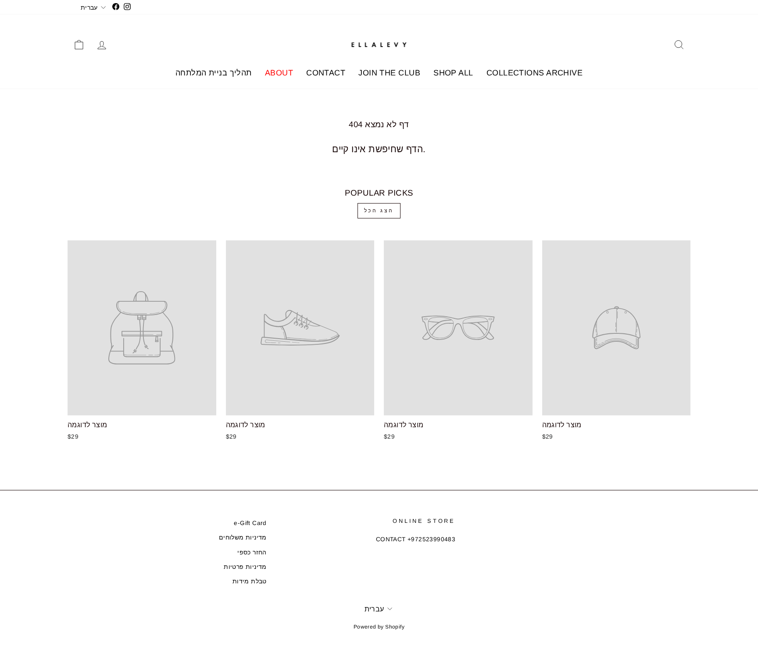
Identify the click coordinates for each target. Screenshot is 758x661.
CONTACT (325, 72)
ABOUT (279, 72)
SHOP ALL (453, 72)
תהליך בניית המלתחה (213, 72)
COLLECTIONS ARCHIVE (534, 72)
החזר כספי (252, 552)
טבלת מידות (249, 581)
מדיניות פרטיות (245, 567)
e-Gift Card (250, 523)
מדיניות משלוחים (243, 537)
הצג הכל (379, 210)
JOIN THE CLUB (389, 72)
